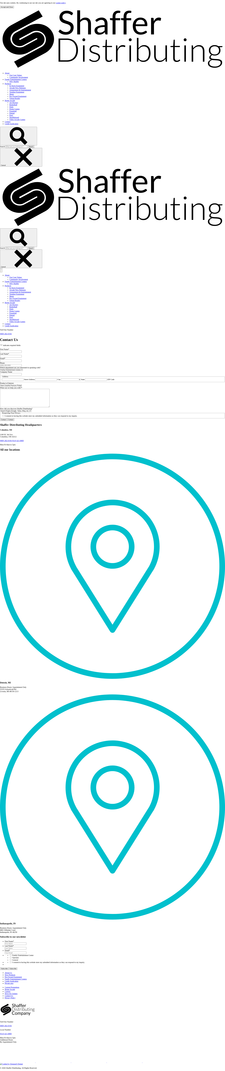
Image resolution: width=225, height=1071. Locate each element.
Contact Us (9, 996)
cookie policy (61, 3)
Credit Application (11, 124)
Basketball (13, 105)
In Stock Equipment (16, 86)
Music (11, 94)
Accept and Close (7, 7)
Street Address (29, 379)
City (58, 379)
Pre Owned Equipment (17, 96)
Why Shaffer (14, 82)
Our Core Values (15, 75)
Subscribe (4, 969)
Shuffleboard (14, 117)
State (83, 379)
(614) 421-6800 (18, 441)
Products (8, 84)
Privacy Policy (10, 998)
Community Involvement (18, 77)
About (7, 73)
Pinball (12, 113)
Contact (7, 122)
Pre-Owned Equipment (13, 977)
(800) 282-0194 (6, 334)
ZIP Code (110, 379)
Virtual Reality (14, 98)
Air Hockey (13, 103)
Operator (15, 958)
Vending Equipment (16, 92)
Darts (11, 107)
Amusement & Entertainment (20, 90)
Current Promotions (12, 987)
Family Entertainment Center (23, 955)
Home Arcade (10, 101)
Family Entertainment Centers (16, 79)
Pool (11, 115)
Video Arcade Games (17, 120)
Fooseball (13, 111)
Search (2, 147)
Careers (7, 992)
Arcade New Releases (17, 88)
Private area (9, 983)
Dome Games (14, 109)
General (15, 960)
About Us (8, 973)
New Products (10, 975)
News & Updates (11, 994)
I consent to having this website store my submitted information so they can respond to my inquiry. (48, 962)
